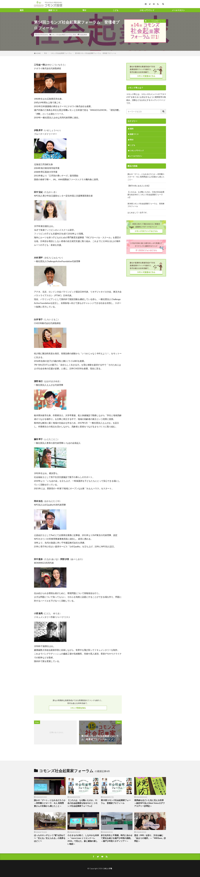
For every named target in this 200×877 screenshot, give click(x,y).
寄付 (84, 10)
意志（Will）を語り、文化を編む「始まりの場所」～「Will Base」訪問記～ (150, 838)
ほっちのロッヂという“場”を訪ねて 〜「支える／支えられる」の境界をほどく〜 (50, 838)
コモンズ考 (107, 868)
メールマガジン (178, 10)
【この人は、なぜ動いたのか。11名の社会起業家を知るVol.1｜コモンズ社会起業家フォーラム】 (146, 194)
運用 (21, 10)
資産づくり (53, 10)
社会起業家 (83, 35)
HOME (38, 53)
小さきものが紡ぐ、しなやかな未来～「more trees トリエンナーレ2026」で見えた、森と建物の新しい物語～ (83, 839)
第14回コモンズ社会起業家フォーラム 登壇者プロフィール (95, 53)
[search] (163, 111)
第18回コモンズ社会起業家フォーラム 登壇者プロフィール (146, 205)
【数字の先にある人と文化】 (139, 186)
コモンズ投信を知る (78, 708)
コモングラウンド (147, 10)
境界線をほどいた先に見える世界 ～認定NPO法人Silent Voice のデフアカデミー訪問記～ (149, 803)
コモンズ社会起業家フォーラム (61, 35)
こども (115, 10)
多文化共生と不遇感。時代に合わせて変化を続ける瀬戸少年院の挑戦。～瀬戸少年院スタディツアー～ (116, 838)
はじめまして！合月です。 (138, 212)
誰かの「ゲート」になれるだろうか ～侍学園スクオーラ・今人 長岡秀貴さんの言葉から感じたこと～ (146, 176)
